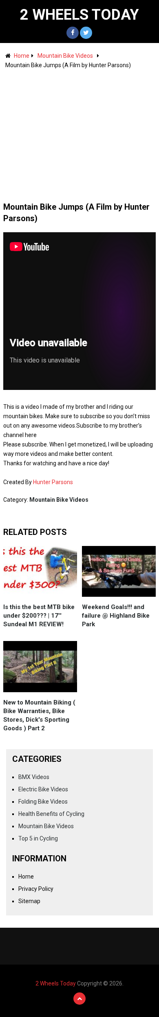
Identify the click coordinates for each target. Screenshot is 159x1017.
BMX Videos (33, 777)
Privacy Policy (35, 889)
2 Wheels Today (79, 14)
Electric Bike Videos (43, 789)
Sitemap (29, 901)
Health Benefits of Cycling (51, 814)
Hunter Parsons (53, 482)
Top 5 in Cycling (38, 838)
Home (21, 55)
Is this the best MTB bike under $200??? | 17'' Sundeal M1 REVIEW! (39, 615)
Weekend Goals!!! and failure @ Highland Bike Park (116, 615)
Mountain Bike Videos (65, 55)
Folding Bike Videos (43, 801)
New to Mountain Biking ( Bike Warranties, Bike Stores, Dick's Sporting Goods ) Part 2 (39, 715)
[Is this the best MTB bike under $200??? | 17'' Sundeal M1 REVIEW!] (40, 571)
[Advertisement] (79, 131)
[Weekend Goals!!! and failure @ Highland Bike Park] (119, 571)
